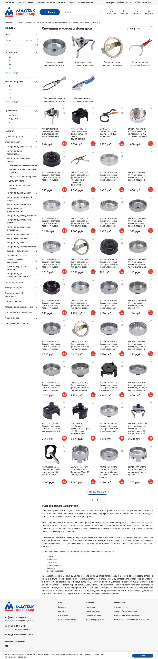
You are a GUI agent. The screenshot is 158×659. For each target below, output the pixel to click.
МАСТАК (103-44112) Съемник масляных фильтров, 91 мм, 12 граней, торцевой (108, 222)
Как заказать (91, 607)
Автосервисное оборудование (19, 307)
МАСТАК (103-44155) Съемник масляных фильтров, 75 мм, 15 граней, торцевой (80, 304)
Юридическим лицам (46, 2)
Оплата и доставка (24, 2)
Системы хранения (14, 301)
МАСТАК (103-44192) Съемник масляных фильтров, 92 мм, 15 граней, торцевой (137, 176)
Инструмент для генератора (20, 204)
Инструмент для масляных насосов (21, 186)
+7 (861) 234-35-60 (15, 626)
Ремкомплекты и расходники (18, 312)
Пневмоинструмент (14, 282)
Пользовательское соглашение (126, 615)
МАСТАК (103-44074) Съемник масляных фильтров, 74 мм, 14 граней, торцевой (80, 345)
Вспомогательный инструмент (15, 261)
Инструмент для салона (18, 234)
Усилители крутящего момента (17, 268)
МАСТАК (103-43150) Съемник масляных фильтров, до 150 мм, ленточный (51, 471)
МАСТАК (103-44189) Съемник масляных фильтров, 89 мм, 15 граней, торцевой (137, 222)
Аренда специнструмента (16, 323)
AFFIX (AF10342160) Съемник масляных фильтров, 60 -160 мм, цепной (108, 133)
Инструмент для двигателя (19, 147)
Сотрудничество (120, 607)
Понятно (143, 656)
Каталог (52, 12)
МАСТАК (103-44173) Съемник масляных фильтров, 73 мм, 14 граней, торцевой (51, 386)
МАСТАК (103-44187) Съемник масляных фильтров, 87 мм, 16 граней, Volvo (80, 471)
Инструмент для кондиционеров (22, 215)
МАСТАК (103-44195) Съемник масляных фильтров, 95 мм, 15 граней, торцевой (108, 176)
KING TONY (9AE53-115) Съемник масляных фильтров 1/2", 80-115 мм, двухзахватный (80, 428)
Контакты (9, 2)
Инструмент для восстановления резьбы (18, 275)
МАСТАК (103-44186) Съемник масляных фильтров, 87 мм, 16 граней (137, 471)
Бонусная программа (95, 620)
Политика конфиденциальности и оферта (131, 620)
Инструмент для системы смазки (18, 159)
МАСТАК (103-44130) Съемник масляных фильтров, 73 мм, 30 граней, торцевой (108, 345)
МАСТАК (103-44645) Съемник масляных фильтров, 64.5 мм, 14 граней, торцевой (137, 133)
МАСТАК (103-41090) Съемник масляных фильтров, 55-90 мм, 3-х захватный (108, 386)
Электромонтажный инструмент (14, 294)
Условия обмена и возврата (125, 611)
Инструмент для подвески (19, 193)
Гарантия (62, 2)
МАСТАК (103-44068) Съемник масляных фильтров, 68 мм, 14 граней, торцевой (51, 176)
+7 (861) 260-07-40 (143, 2)
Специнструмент (12, 142)
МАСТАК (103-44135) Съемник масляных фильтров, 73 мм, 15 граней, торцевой (137, 345)
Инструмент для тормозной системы (19, 198)
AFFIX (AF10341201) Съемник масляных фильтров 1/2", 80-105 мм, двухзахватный (80, 134)
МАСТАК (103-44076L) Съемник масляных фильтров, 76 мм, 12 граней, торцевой (51, 304)
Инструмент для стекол (17, 238)
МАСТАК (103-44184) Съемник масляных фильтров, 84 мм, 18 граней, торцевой (51, 263)
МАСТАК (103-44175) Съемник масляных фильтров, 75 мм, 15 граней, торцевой (108, 304)
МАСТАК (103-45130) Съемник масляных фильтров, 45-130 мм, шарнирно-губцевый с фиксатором (80, 178)
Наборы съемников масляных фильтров (23, 171)
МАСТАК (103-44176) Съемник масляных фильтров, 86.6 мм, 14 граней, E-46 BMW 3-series (108, 472)
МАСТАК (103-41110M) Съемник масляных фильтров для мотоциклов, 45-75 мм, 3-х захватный (137, 428)
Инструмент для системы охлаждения (18, 228)
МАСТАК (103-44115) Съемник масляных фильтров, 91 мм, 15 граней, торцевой (80, 222)
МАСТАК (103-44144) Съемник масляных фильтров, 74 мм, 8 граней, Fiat (137, 304)
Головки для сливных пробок (22, 177)
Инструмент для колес (17, 242)
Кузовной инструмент (17, 255)
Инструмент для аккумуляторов (21, 247)
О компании (63, 615)
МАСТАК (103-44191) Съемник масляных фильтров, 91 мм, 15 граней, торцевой (51, 222)
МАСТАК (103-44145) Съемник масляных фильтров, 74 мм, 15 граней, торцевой (51, 345)
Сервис (72, 2)
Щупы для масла (16, 181)
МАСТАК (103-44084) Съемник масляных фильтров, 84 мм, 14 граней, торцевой (80, 263)
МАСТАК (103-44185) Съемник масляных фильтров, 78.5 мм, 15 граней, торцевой (137, 263)
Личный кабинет (86, 2)
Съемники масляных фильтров (23, 165)
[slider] (6, 45)
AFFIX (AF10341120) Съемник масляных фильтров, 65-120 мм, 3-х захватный (51, 133)
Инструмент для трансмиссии (14, 152)
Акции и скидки (12, 318)
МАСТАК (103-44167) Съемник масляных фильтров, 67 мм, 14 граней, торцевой (80, 386)
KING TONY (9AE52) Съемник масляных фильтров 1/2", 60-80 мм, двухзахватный (51, 427)
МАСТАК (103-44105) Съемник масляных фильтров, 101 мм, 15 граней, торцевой (137, 386)
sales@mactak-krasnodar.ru (118, 2)
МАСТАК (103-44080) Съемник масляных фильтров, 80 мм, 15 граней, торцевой (108, 263)
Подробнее (21, 657)
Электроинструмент (14, 287)
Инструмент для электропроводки (15, 210)
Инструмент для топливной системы (19, 221)
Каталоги (62, 607)
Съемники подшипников (18, 251)
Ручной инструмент (14, 136)
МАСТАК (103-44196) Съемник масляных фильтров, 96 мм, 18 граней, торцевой (108, 427)
